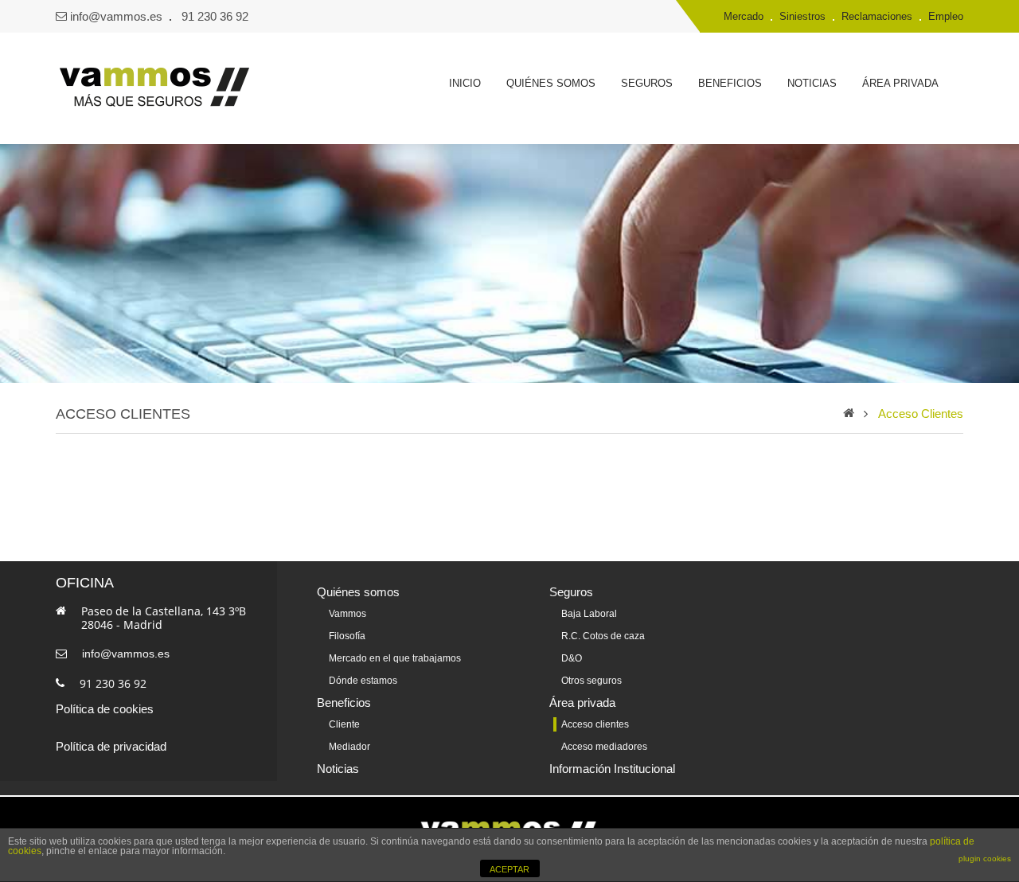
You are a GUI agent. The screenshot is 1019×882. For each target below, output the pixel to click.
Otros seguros (591, 680)
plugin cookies (984, 858)
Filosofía (347, 636)
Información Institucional (612, 768)
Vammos (347, 613)
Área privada (900, 83)
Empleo (945, 16)
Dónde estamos (363, 680)
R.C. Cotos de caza (603, 636)
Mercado (743, 16)
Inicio (465, 83)
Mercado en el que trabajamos (395, 658)
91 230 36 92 (215, 16)
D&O (571, 658)
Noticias (812, 83)
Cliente (344, 724)
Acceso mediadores (604, 746)
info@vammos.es (116, 16)
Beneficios (730, 83)
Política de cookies (105, 709)
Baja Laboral (589, 613)
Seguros (647, 83)
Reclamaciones (876, 16)
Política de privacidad (111, 746)
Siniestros (802, 16)
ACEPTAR (509, 869)
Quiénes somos (550, 83)
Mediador (349, 746)
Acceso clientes (920, 413)
